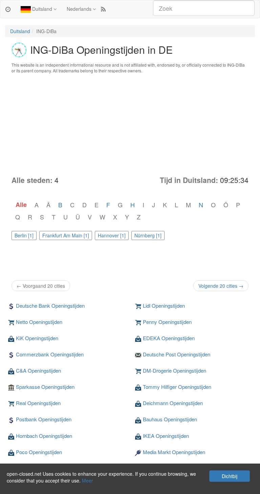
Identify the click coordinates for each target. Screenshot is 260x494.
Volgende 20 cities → (220, 285)
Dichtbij (229, 476)
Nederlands (80, 8)
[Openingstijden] (8, 8)
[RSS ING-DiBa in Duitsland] (103, 8)
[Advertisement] (130, 124)
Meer (87, 480)
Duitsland (42, 8)
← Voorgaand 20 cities (41, 285)
